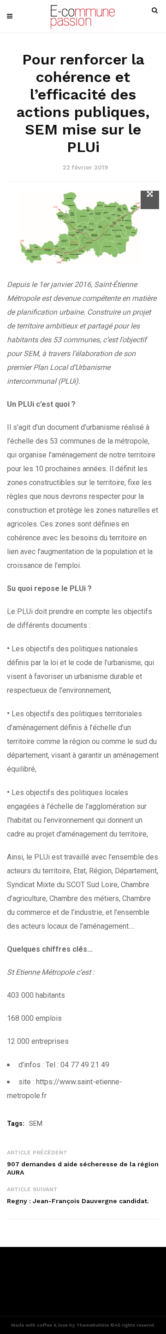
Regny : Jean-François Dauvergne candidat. (78, 1201)
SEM (35, 1123)
